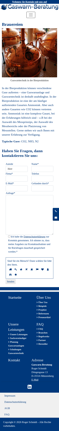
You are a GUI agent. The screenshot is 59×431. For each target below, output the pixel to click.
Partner (42, 340)
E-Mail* (10, 183)
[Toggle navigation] (30, 15)
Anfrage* (10, 193)
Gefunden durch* (40, 183)
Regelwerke (43, 336)
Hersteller (43, 344)
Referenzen (43, 313)
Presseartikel (44, 317)
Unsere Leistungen (18, 334)
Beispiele (42, 306)
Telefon (35, 173)
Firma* (9, 173)
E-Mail (34, 379)
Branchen (43, 333)
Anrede (9, 164)
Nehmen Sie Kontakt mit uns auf (29, 1)
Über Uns (42, 302)
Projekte (42, 310)
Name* (35, 164)
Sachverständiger (17, 338)
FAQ (40, 329)
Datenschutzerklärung (34, 236)
